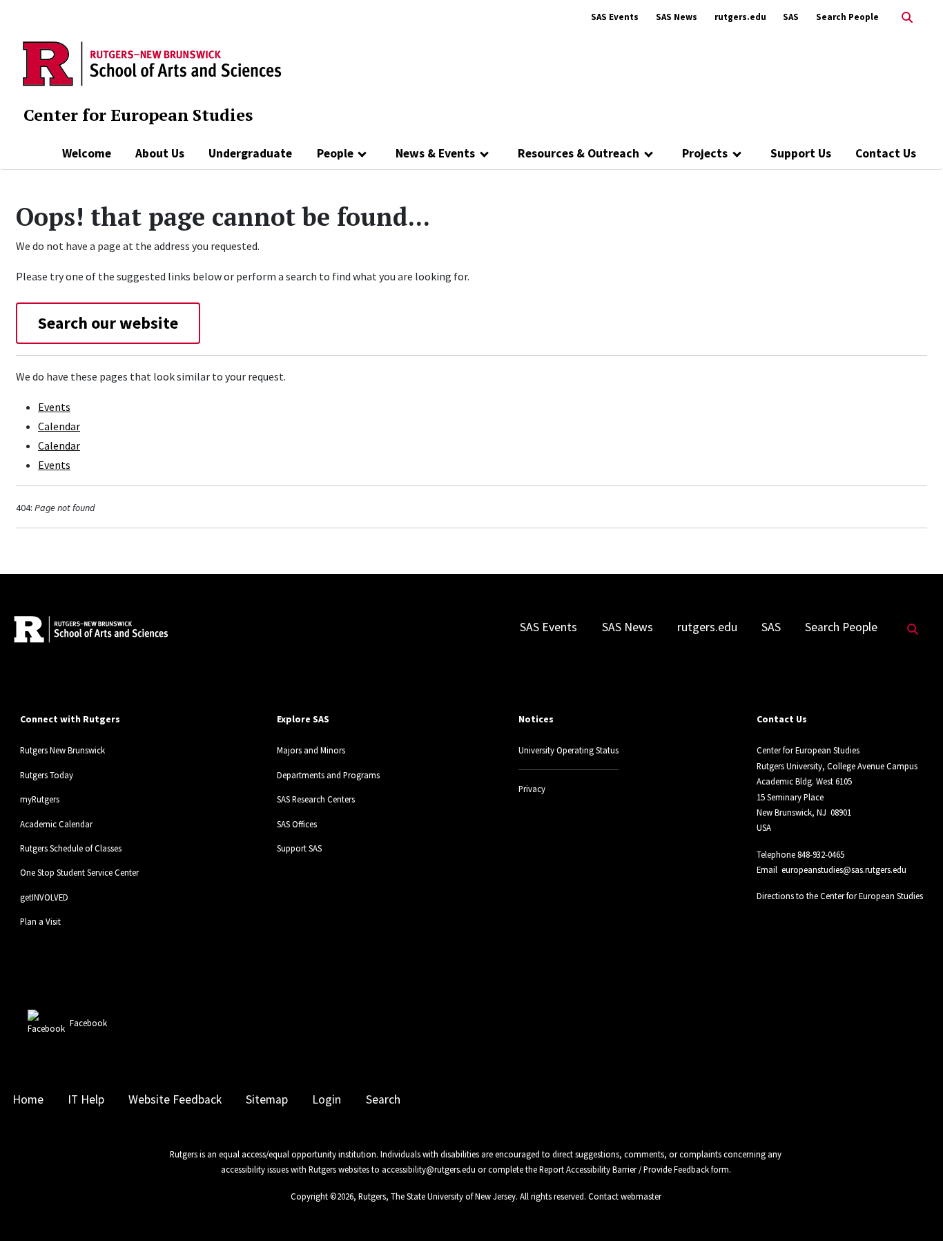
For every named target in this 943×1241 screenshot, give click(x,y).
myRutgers (39, 799)
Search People (847, 17)
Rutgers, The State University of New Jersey (437, 1196)
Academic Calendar (56, 823)
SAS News (676, 17)
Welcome (86, 153)
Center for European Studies (138, 115)
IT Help (86, 1099)
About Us (159, 153)
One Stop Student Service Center (79, 872)
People (335, 153)
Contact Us (885, 153)
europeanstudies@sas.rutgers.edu (843, 869)
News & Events (435, 153)
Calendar (59, 426)
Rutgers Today (46, 774)
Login (326, 1099)
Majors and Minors (311, 750)
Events (54, 407)
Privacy (531, 788)
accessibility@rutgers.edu (429, 1169)
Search (383, 1099)
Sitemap (267, 1099)
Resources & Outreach (578, 153)
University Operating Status (568, 750)
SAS (791, 17)
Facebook (88, 1022)
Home (27, 1099)
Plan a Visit (40, 921)
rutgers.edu (740, 17)
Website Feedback (175, 1099)
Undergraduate (250, 153)
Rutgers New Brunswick (62, 750)
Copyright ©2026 (322, 1196)
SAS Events (615, 17)
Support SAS (299, 848)
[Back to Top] (913, 1207)
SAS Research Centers (316, 799)
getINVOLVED (44, 897)
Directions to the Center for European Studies (840, 895)
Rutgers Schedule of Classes (70, 848)
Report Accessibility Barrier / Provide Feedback (624, 1169)
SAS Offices (297, 823)
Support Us (800, 153)
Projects (705, 153)
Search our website (108, 323)
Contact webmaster (624, 1196)
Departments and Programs (328, 774)
